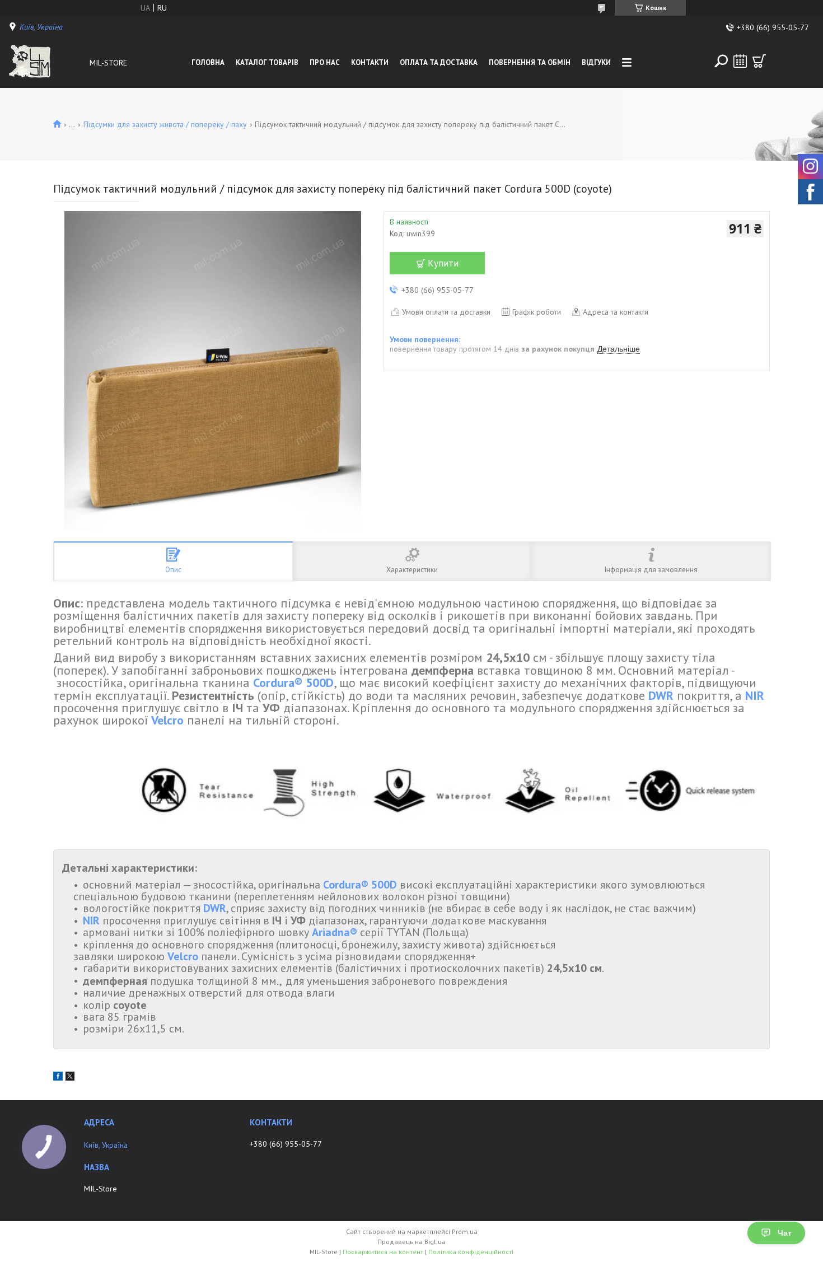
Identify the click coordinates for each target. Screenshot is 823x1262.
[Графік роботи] (740, 61)
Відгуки (596, 62)
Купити (443, 263)
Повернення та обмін (530, 62)
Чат (785, 1232)
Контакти (370, 62)
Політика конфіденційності (470, 1251)
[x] (70, 1078)
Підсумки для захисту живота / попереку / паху (165, 124)
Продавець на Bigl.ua (411, 1241)
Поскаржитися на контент (383, 1251)
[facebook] (58, 1078)
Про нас (325, 62)
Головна (208, 62)
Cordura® (277, 682)
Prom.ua (465, 1231)
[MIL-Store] (46, 62)
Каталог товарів (267, 62)
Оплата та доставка (439, 62)
